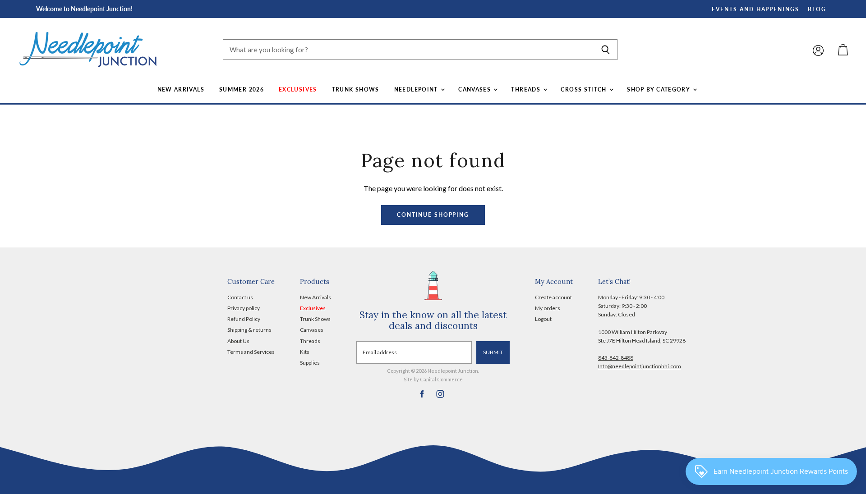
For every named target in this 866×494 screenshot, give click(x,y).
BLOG (817, 9)
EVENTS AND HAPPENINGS (755, 9)
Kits (304, 351)
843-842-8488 (615, 357)
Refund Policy (243, 319)
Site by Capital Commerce (433, 379)
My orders (547, 308)
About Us (238, 341)
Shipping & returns (249, 329)
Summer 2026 (241, 89)
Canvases (475, 89)
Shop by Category (659, 89)
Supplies (310, 362)
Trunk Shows (355, 89)
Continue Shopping (433, 214)
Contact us (240, 297)
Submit (493, 352)
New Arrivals (180, 89)
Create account (553, 297)
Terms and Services (251, 351)
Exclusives (298, 89)
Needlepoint (417, 89)
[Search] (605, 49)
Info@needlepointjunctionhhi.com (639, 366)
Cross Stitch (584, 89)
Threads (526, 89)
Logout (543, 319)
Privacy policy (243, 308)
